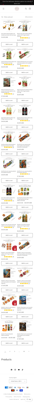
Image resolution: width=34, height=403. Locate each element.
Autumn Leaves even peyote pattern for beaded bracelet (24, 281)
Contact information (14, 399)
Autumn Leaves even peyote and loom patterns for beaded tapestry (8, 282)
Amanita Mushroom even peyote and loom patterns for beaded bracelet (25, 63)
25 (24, 351)
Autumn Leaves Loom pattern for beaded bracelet (8, 308)
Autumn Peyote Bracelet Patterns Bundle (7, 334)
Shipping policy (26, 396)
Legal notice (23, 399)
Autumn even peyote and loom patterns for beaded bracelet (8, 225)
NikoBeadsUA (10, 394)
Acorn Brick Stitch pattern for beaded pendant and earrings (8, 34)
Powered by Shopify (18, 394)
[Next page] (29, 351)
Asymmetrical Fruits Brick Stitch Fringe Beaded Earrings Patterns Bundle (24, 199)
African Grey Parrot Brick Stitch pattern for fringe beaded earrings (24, 35)
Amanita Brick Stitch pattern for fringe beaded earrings (8, 62)
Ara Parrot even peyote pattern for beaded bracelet (8, 171)
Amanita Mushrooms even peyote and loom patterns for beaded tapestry (8, 91)
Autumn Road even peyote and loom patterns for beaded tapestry (24, 335)
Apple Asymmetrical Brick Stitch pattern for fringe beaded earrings (24, 91)
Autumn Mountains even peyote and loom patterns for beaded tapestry (24, 309)
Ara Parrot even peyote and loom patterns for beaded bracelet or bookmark (23, 146)
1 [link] (5, 351)
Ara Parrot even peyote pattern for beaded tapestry (24, 171)
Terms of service (17, 396)
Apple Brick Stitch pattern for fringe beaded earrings (8, 118)
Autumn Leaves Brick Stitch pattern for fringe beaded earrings (7, 254)
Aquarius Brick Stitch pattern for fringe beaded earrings (24, 118)
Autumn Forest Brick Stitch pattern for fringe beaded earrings (23, 226)
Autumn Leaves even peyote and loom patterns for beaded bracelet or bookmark (24, 254)
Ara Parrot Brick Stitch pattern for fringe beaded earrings (8, 145)
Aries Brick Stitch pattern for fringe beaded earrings (8, 198)
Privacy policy (9, 396)
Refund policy (27, 394)
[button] (3, 9)
